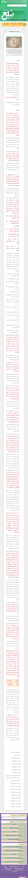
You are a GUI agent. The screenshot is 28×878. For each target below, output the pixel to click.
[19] (8, 726)
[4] (9, 160)
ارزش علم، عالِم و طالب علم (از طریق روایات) (14, 850)
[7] (16, 352)
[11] (9, 422)
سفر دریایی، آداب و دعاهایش (14, 839)
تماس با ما (14, 871)
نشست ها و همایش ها (14, 866)
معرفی (4, 866)
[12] (9, 451)
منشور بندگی (13, 24)
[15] (9, 577)
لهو (14, 831)
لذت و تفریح (14, 818)
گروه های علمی (8, 870)
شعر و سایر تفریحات (14, 828)
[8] (14, 371)
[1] (14, 74)
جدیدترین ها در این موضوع (18, 821)
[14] (15, 532)
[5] (9, 185)
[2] (17, 99)
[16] (18, 613)
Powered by (22, 877)
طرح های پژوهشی (19, 870)
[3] (16, 135)
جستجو (4, 6)
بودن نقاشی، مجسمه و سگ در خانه (14, 858)
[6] (16, 250)
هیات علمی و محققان (19, 868)
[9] (7, 378)
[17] (13, 638)
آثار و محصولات (7, 868)
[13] (8, 487)
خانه (25, 24)
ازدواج (14, 824)
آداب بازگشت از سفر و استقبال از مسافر (14, 835)
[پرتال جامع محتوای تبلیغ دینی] (14, 15)
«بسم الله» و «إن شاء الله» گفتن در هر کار (14, 847)
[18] (9, 685)
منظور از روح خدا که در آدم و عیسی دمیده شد (14, 862)
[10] (11, 399)
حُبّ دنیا (14, 854)
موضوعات (3, 2)
